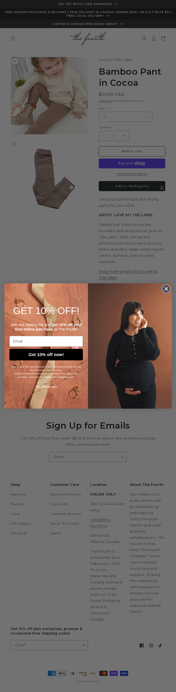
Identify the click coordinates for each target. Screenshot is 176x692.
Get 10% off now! (46, 354)
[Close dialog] (166, 289)
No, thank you (46, 386)
